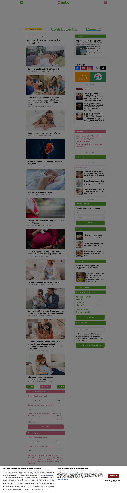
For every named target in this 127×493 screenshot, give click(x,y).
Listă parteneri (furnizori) (62, 479)
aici (20, 485)
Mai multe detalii (49, 475)
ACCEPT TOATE (113, 475)
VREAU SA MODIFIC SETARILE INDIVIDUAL (113, 481)
